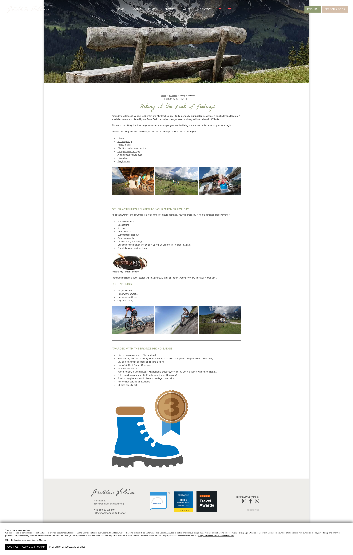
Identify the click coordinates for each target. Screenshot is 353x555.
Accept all (12, 547)
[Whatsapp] (257, 501)
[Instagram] (244, 501)
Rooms (136, 9)
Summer (170, 9)
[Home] (28, 9)
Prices (152, 9)
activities (173, 215)
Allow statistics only (34, 547)
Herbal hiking (124, 145)
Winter (187, 9)
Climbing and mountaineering (131, 148)
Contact (206, 9)
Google (35, 540)
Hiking (120, 138)
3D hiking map (124, 141)
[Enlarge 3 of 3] (237, 170)
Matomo (42, 540)
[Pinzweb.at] (253, 510)
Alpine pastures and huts (129, 155)
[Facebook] (250, 501)
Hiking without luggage (128, 151)
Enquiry (313, 9)
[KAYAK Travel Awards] (206, 501)
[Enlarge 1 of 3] (150, 170)
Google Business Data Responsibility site (216, 536)
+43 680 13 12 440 (104, 509)
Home (120, 9)
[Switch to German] (220, 8)
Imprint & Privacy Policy (247, 497)
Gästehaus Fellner (183, 505)
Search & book (335, 9)
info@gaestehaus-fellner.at (109, 513)
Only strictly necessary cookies (67, 547)
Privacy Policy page (239, 533)
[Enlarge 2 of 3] (194, 170)
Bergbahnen (123, 161)
